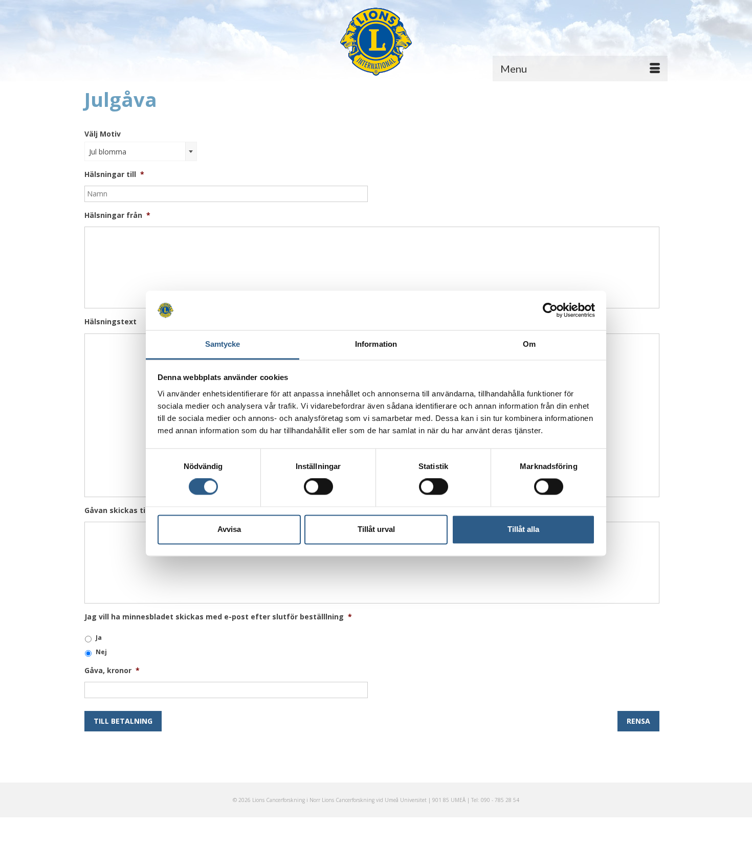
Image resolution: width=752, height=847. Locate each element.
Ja (99, 637)
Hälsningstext (110, 321)
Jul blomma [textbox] (107, 152)
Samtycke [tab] (222, 344)
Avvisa (229, 529)
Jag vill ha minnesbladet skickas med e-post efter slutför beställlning (218, 616)
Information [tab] (376, 344)
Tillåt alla (523, 529)
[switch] (318, 487)
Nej (101, 652)
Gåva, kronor (112, 670)
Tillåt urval (376, 529)
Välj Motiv (102, 134)
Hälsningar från (117, 215)
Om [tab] (529, 344)
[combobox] (140, 151)
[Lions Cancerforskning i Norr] (376, 42)
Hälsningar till (114, 174)
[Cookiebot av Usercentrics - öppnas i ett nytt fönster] (550, 310)
